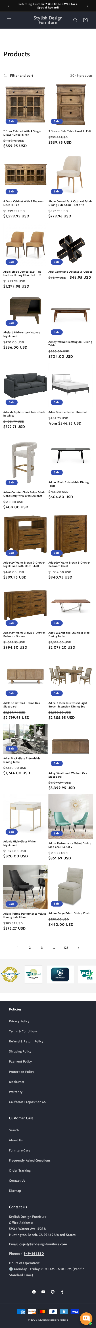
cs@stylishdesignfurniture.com (43, 1244)
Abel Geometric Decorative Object (70, 271)
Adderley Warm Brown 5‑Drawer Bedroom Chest (69, 564)
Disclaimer (16, 1082)
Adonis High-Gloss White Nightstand (19, 843)
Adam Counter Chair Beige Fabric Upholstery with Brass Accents (24, 493)
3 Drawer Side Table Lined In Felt (69, 131)
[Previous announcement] (8, 6)
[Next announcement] (88, 6)
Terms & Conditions (23, 1031)
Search (14, 1130)
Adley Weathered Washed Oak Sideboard (67, 774)
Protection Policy (21, 1072)
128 (66, 948)
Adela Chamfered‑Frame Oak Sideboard (21, 704)
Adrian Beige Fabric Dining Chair (69, 913)
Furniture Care (19, 1150)
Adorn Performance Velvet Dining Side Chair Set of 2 (69, 845)
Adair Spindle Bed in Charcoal (67, 412)
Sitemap (15, 1191)
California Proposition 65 (27, 1102)
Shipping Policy (20, 1051)
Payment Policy (20, 1061)
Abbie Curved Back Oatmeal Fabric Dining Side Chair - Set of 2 (70, 203)
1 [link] (18, 948)
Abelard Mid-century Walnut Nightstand (21, 334)
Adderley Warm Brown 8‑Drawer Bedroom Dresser (24, 634)
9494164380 (34, 1254)
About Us (16, 1140)
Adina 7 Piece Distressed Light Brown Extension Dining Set (67, 704)
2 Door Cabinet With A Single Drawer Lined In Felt (22, 132)
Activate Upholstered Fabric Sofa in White (24, 413)
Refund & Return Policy (26, 1041)
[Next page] (78, 948)
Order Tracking (20, 1170)
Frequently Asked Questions (30, 1160)
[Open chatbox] (86, 1318)
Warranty (16, 1092)
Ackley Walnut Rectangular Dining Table (70, 343)
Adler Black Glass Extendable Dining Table (21, 760)
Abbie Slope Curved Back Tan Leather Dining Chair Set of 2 (22, 273)
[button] (9, 20)
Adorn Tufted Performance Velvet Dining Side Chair (24, 915)
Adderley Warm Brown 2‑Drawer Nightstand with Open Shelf (24, 564)
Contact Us (17, 1181)
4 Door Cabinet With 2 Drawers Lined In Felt (23, 203)
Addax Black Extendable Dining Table (68, 483)
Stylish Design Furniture (53, 1319)
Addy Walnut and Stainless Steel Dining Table (69, 634)
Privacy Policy (19, 1021)
